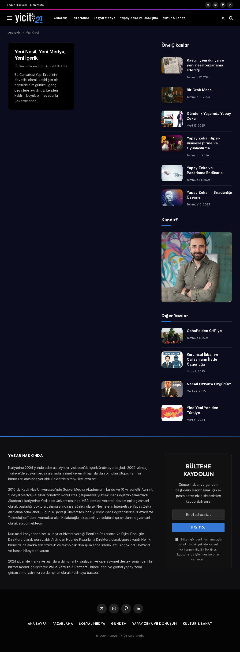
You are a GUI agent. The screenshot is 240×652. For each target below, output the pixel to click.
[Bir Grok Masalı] (172, 95)
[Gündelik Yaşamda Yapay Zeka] (172, 119)
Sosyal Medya (105, 18)
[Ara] (230, 18)
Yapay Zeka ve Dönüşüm (139, 18)
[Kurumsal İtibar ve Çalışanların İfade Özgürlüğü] (172, 359)
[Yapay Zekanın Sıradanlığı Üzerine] (172, 197)
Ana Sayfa (37, 623)
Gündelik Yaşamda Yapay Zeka (209, 116)
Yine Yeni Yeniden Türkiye (202, 410)
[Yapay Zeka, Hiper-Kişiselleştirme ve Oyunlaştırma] (172, 143)
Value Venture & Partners (68, 567)
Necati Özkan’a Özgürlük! (209, 384)
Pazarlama (80, 18)
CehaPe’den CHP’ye (204, 330)
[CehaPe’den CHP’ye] (172, 336)
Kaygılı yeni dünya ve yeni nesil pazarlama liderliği (205, 65)
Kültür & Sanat (173, 18)
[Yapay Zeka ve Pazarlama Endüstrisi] (172, 173)
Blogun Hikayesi (16, 5)
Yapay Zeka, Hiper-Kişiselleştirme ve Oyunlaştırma (204, 143)
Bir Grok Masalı (200, 90)
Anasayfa (14, 32)
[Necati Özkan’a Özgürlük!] (172, 389)
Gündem (60, 18)
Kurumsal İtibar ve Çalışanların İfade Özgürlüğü (202, 359)
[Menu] (9, 18)
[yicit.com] (29, 18)
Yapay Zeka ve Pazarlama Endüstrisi (205, 170)
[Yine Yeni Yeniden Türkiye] (172, 413)
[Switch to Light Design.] (223, 18)
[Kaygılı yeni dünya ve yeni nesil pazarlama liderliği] (172, 65)
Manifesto (37, 5)
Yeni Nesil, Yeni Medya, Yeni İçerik (40, 55)
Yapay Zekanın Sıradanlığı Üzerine (209, 195)
